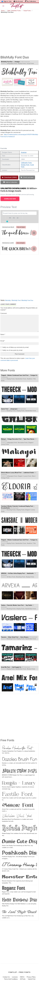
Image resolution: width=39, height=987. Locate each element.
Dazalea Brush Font (19, 759)
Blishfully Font (16, 300)
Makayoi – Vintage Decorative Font (11, 439)
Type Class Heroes (28, 439)
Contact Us (6, 977)
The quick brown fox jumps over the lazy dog (19, 233)
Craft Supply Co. (16, 667)
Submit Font (31, 979)
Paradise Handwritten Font (17, 747)
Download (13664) (10, 177)
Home (3, 10)
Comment (3, 313)
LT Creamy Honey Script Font (19, 864)
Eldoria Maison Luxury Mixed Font (11, 472)
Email (2, 341)
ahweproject (13, 409)
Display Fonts (22, 63)
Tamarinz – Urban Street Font (9, 637)
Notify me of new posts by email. (12, 350)
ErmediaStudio (5, 508)
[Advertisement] (19, 33)
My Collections (31, 1)
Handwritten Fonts (20, 379)
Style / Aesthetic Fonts (14, 10)
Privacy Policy (31, 977)
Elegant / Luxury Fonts (24, 476)
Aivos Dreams (24, 637)
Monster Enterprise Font (19, 877)
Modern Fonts (31, 669)
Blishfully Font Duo (6, 61)
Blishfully (8, 300)
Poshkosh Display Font (19, 853)
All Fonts (22, 979)
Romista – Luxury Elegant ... (19, 783)
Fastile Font (17, 794)
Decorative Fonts (23, 442)
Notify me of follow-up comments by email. (15, 347)
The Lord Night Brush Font (19, 911)
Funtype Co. (34, 375)
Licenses (15, 977)
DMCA (22, 977)
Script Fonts (27, 10)
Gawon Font (4, 409)
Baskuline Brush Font (17, 816)
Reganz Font (13, 888)
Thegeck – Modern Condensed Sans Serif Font (14, 375)
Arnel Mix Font (5, 667)
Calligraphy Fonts (12, 63)
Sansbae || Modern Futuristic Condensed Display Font (17, 506)
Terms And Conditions (11, 979)
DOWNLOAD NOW (10, 199)
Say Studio (29, 605)
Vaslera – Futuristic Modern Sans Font (12, 605)
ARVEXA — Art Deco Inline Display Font (13, 573)
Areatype (17, 61)
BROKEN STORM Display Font (19, 770)
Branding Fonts (11, 410)
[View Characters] (34, 233)
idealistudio (30, 573)
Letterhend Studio (28, 472)
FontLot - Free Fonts (19, 972)
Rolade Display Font (19, 828)
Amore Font (18, 805)
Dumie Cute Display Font (19, 841)
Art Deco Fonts (11, 577)
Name (2, 334)
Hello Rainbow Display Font (19, 900)
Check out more (28, 177)
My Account (19, 1)
